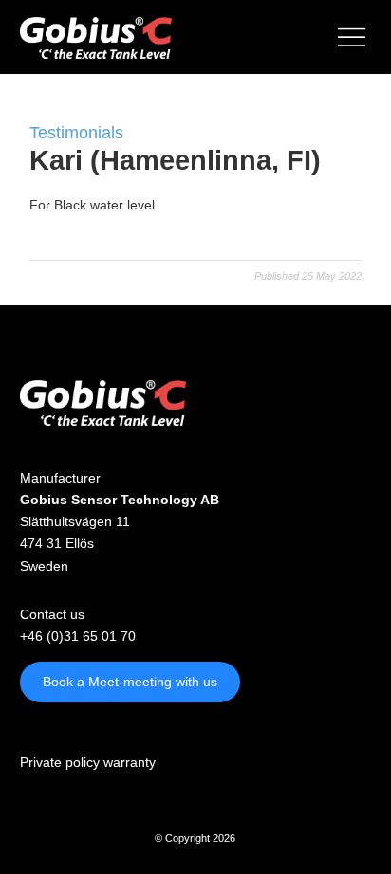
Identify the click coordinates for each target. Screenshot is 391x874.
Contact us (52, 614)
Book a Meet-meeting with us (130, 681)
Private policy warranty (88, 762)
